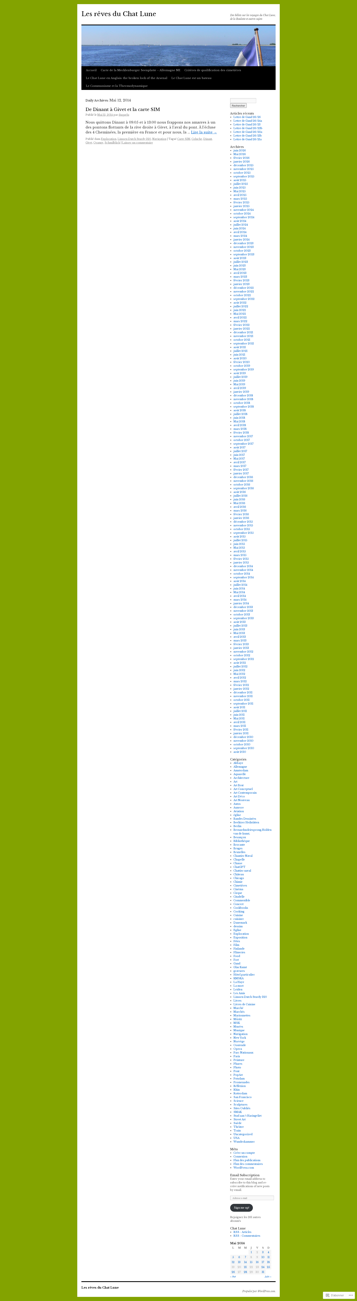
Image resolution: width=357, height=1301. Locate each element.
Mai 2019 (239, 384)
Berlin (237, 826)
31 (263, 1272)
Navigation (159, 138)
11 (269, 1257)
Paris (236, 1056)
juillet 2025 (240, 183)
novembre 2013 (243, 610)
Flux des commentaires (248, 1163)
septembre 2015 (243, 532)
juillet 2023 (240, 261)
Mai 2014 (239, 592)
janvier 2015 (241, 562)
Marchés (239, 1011)
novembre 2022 (243, 291)
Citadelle (239, 896)
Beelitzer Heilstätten (246, 822)
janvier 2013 (241, 647)
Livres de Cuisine (244, 1004)
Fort (236, 959)
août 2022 (239, 302)
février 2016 (241, 514)
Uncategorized (242, 1134)
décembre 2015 (243, 521)
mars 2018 (240, 428)
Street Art (239, 1119)
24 (262, 1267)
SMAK (237, 1112)
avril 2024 (239, 232)
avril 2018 (239, 425)
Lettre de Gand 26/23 (247, 124)
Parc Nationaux (243, 1052)
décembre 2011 (242, 692)
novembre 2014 (243, 570)
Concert (238, 904)
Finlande (239, 948)
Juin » (268, 1276)
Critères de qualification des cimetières (212, 70)
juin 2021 (239, 354)
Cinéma (238, 889)
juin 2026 (239, 150)
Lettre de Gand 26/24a (247, 120)
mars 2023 (240, 276)
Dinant (207, 138)
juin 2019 (239, 380)
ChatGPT (239, 867)
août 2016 (239, 492)
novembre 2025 (243, 169)
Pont (236, 1071)
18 (268, 1262)
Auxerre (238, 807)
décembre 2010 (243, 737)
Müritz (237, 1019)
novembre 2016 (243, 480)
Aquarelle (239, 774)
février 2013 (241, 644)
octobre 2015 (241, 529)
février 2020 (241, 362)
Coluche (197, 138)
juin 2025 (239, 187)
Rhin (236, 1089)
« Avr (233, 1276)
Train (237, 1130)
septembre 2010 (243, 748)
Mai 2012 (239, 673)
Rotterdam (240, 1093)
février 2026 (241, 157)
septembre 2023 (243, 254)
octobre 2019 (241, 365)
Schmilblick (112, 142)
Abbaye (238, 763)
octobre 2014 (241, 573)
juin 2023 (239, 265)
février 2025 (241, 202)
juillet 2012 (240, 666)
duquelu (124, 114)
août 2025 (239, 180)
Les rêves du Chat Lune (118, 14)
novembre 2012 (243, 651)
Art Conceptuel (243, 789)
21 (245, 1267)
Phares (237, 1063)
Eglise (237, 930)
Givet (89, 142)
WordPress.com (243, 1167)
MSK (236, 1022)
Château (238, 874)
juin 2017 (239, 454)
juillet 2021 (240, 350)
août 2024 (239, 221)
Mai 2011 (239, 718)
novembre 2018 (243, 399)
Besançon (239, 837)
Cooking (238, 911)
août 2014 (239, 581)
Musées (238, 1026)
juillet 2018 (240, 414)
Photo (237, 1067)
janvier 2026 (241, 161)
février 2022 (241, 324)
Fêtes (236, 941)
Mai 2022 (239, 313)
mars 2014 (239, 599)
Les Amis (239, 993)
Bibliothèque (241, 841)
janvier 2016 (241, 518)
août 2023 (239, 258)
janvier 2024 (241, 239)
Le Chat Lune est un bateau (191, 78)
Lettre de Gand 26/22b (247, 128)
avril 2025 (239, 195)
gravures (239, 970)
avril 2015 (239, 551)
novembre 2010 (243, 740)
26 (233, 1272)
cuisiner (238, 918)
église (237, 815)
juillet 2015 (240, 540)
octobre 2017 (241, 440)
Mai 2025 (239, 191)
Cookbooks (240, 907)
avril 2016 (239, 506)
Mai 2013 (239, 633)
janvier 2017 (241, 473)
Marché (238, 1008)
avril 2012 (239, 677)
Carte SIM (183, 138)
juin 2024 (239, 228)
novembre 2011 (243, 696)
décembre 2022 (243, 287)
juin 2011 (239, 714)
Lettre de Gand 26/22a (247, 131)
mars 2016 (240, 510)
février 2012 (241, 685)
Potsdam (239, 1078)
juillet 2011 (240, 711)
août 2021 (239, 347)
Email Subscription (244, 1175)
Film (236, 944)
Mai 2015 (239, 547)
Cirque (237, 892)
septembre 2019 (243, 369)
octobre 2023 (242, 250)
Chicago (238, 878)
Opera (237, 1048)
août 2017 (239, 447)
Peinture (238, 1060)
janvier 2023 (241, 284)
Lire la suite (204, 132)
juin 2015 (239, 544)
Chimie (238, 881)
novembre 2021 (243, 336)
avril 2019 (239, 388)
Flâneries (239, 952)
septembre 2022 (244, 299)
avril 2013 (239, 636)
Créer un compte (244, 1152)
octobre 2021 (241, 339)
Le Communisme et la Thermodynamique (117, 86)
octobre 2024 (242, 213)
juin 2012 (239, 670)
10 (263, 1257)
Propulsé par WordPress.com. (259, 1291)
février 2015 (241, 558)
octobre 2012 (241, 655)
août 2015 (239, 536)
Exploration (108, 138)
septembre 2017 (243, 443)
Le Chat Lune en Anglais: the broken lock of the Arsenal (126, 78)
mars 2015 (239, 555)
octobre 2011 (241, 699)
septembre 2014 (243, 577)
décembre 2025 (243, 165)
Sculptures (240, 1104)
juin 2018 (239, 417)
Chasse (237, 863)
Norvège (239, 1041)
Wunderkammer (244, 1141)
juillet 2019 (240, 376)
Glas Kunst (240, 967)
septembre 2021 (243, 343)
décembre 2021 (243, 332)
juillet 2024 (240, 224)
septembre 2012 (243, 659)
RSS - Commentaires (246, 1235)
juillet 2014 (240, 584)
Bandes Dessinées (244, 818)
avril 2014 (239, 595)
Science (238, 1100)
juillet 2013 (240, 625)
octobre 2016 (241, 484)
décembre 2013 (243, 607)
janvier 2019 (241, 391)
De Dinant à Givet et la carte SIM (123, 109)
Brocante (239, 844)
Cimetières (240, 885)
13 (239, 1262)
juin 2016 (239, 499)
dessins (238, 926)
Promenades (241, 1082)
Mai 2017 (239, 458)
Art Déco (239, 796)
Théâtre (238, 1126)
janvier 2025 (241, 206)
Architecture (241, 777)
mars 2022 (240, 321)
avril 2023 (239, 273)
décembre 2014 (243, 566)
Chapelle (239, 859)
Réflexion (239, 1086)
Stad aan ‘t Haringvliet (247, 1115)
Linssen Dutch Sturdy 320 (134, 138)
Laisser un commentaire (137, 142)
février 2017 (241, 469)
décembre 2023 (243, 243)
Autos (237, 803)
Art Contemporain (245, 792)
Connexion (240, 1156)
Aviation (238, 811)
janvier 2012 (241, 688)
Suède (237, 1123)
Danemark (240, 922)
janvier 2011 (241, 733)
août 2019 (239, 373)
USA (236, 1138)
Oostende (239, 1045)
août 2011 (239, 707)
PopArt (238, 1074)
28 (245, 1272)
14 (245, 1262)
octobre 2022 (242, 295)
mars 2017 (239, 466)
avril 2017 (239, 462)
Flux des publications (247, 1160)
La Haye (238, 982)
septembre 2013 (243, 618)
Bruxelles (239, 852)
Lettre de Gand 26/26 (247, 117)
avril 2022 (240, 317)
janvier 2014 (241, 603)
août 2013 (239, 621)
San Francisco (242, 1097)
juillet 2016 (240, 495)
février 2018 (241, 432)
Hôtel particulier (244, 974)
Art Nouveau (241, 800)
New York (239, 1037)
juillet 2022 (240, 306)
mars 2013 (239, 640)
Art (235, 781)
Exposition (240, 937)
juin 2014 (239, 588)
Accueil (91, 70)
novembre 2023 (243, 247)
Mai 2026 (239, 154)
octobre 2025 (242, 172)
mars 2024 (240, 235)
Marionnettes (241, 1015)
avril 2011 (239, 722)
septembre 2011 (243, 703)
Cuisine (238, 915)
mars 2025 (240, 198)
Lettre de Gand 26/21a (247, 139)
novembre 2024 (243, 209)
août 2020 (240, 358)
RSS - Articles (242, 1232)
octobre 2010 (241, 744)
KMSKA (238, 978)
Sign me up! (241, 1207)
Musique (239, 1030)
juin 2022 (239, 310)
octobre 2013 (241, 614)
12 (233, 1262)
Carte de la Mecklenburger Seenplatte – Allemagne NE (140, 70)
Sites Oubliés (241, 1108)
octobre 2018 (241, 402)
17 (263, 1262)
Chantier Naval (242, 855)
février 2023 (241, 280)
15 (251, 1262)
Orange (98, 142)
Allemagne (240, 766)
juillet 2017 (240, 451)
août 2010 (239, 751)
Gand (236, 963)
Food (236, 956)
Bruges (238, 848)
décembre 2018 (243, 395)
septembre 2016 (243, 488)
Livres (237, 1000)
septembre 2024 (243, 217)
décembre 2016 (243, 477)
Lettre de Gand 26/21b (247, 135)
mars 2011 (239, 725)
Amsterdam (240, 770)
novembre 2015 (243, 525)
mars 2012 (240, 681)
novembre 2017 (243, 436)
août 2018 (239, 410)
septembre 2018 (243, 406)
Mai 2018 (239, 421)
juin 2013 (239, 629)
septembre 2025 (243, 176)
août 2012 (239, 662)
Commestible (241, 900)
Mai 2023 (239, 269)
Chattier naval (242, 870)
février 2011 (240, 729)
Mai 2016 (239, 503)
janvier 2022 (241, 328)
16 (257, 1262)
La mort (238, 985)
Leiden (237, 989)
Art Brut (238, 785)
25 (268, 1267)
